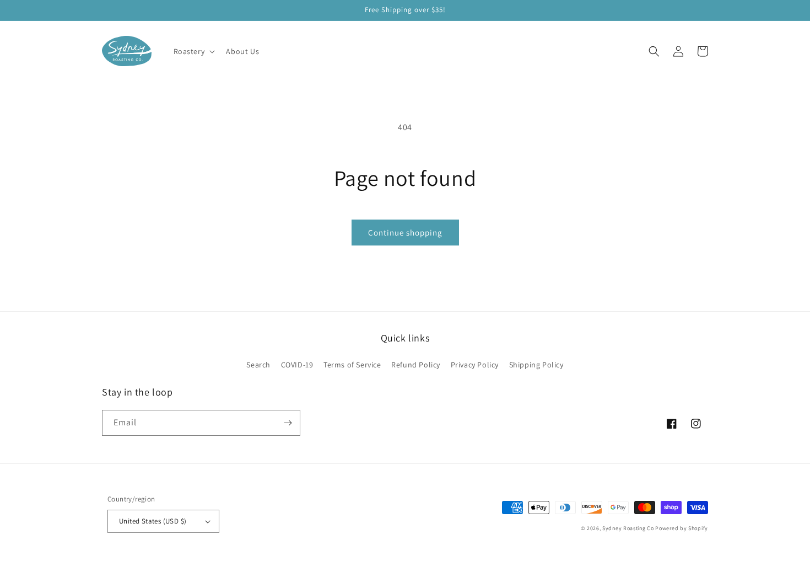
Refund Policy (415, 365)
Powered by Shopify (681, 528)
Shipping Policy (536, 365)
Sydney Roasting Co (628, 528)
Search (258, 365)
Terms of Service (352, 365)
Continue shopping (405, 232)
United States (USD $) (152, 521)
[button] (193, 51)
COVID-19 (297, 365)
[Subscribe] (288, 423)
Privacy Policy (475, 365)
